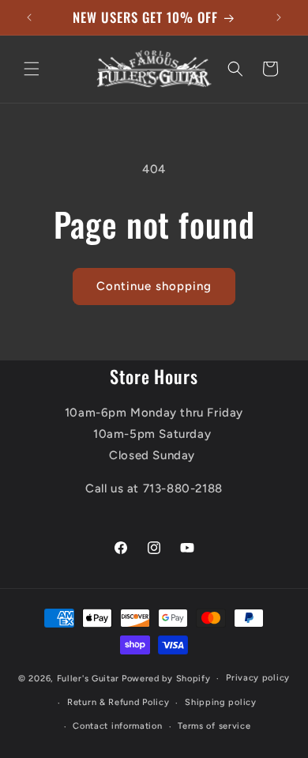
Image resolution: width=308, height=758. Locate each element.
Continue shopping (154, 286)
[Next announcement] (278, 17)
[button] (31, 68)
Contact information (117, 726)
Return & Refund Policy (118, 702)
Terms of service (214, 726)
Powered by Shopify (166, 678)
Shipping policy (221, 702)
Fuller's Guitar (88, 678)
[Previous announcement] (29, 17)
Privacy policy (258, 678)
